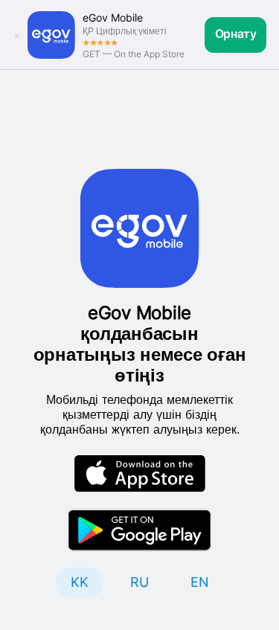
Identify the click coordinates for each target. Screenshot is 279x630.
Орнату (236, 34)
